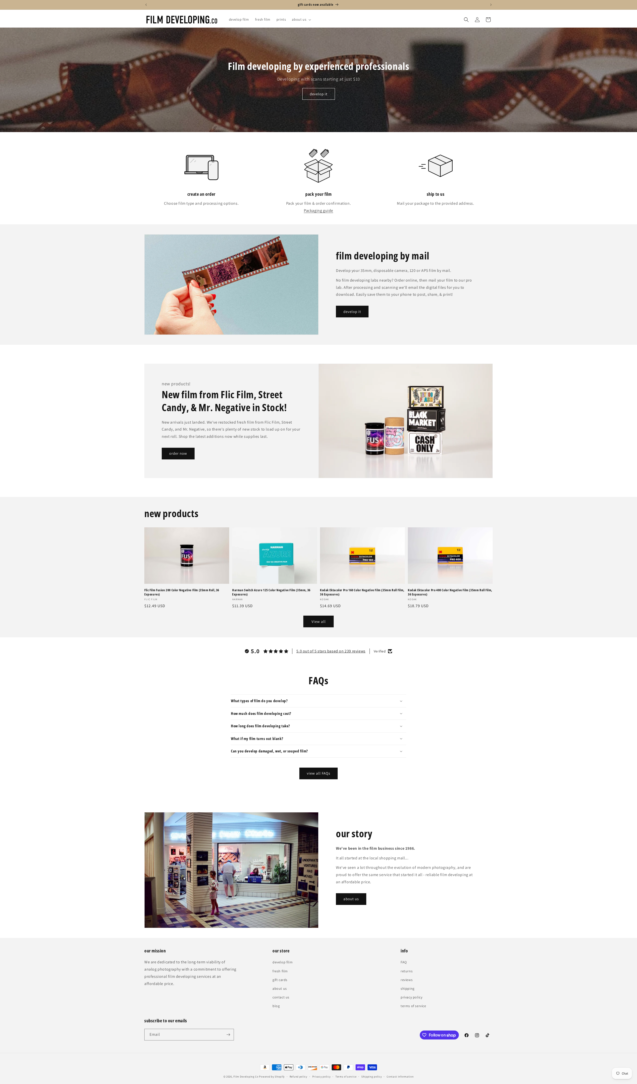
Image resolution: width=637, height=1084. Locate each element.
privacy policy (411, 997)
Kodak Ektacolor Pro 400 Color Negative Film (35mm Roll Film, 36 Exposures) (450, 592)
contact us (280, 997)
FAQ (404, 962)
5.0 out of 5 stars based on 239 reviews (330, 651)
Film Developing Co (246, 1076)
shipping (408, 988)
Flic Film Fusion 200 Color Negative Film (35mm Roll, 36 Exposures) (181, 592)
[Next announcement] (490, 4)
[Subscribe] (228, 1034)
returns (407, 971)
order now (178, 453)
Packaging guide (318, 210)
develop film (282, 962)
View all (319, 621)
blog (276, 1006)
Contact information (400, 1076)
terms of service (413, 1006)
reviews (407, 980)
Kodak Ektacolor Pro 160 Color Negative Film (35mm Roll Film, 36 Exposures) (362, 592)
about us (351, 898)
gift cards (279, 980)
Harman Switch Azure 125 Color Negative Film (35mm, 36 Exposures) (271, 592)
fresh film (280, 971)
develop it (318, 94)
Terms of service (345, 1076)
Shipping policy (371, 1076)
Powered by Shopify (272, 1076)
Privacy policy (321, 1076)
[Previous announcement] (146, 4)
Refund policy (298, 1076)
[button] (301, 19)
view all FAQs (318, 773)
